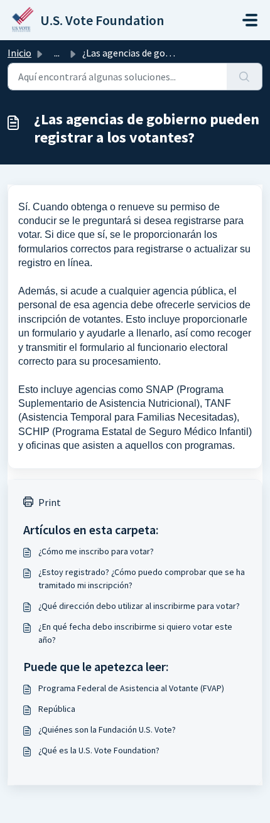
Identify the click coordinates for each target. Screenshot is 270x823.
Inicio (19, 52)
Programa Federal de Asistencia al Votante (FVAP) (131, 688)
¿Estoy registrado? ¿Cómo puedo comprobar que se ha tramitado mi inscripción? (141, 578)
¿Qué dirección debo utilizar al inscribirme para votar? (139, 605)
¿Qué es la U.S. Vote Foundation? (98, 750)
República (56, 708)
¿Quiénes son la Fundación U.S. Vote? (107, 729)
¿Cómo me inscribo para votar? (96, 551)
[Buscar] (244, 76)
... (57, 52)
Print (49, 502)
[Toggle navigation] (249, 20)
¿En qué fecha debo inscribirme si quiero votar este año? (135, 633)
